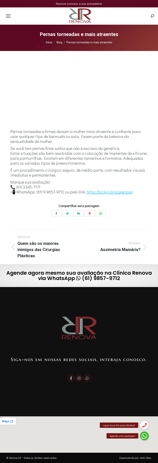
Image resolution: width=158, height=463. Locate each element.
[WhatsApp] (101, 213)
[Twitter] (67, 213)
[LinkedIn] (78, 213)
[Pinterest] (90, 213)
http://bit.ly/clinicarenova (109, 191)
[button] (144, 448)
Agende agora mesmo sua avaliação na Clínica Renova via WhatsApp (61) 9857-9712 (79, 275)
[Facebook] (56, 213)
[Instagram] (79, 378)
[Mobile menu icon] (8, 16)
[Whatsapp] (87, 378)
